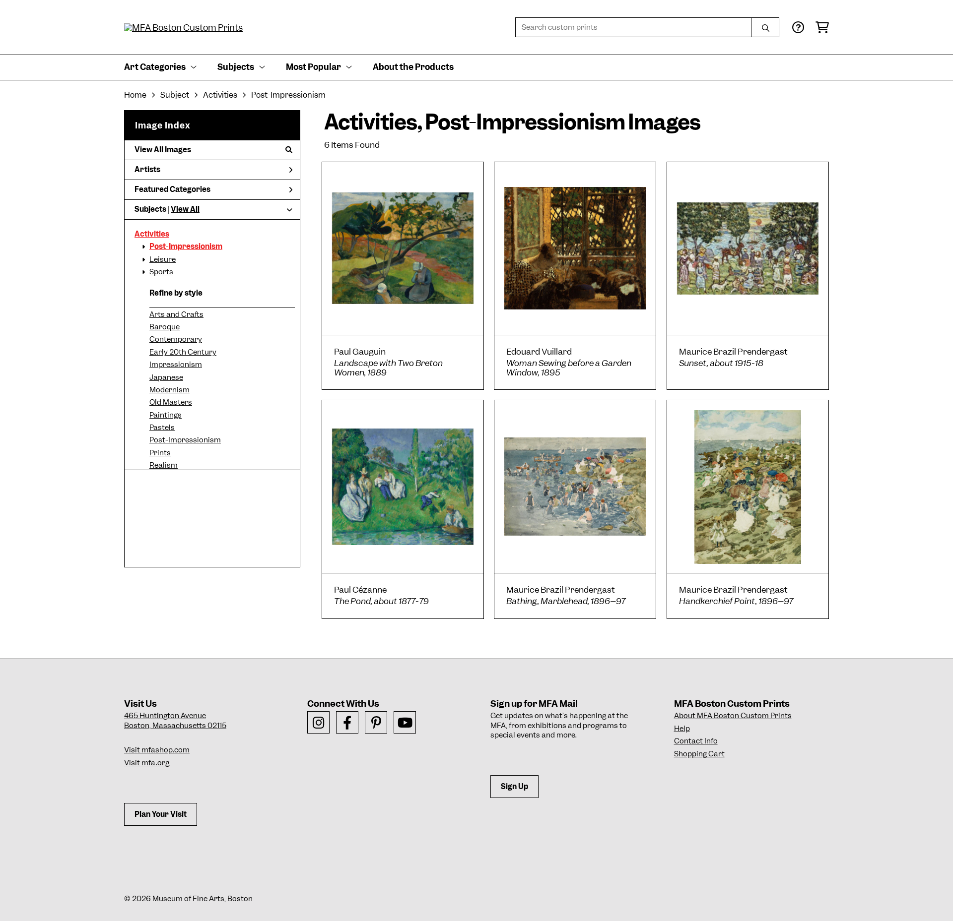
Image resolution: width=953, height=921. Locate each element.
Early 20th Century (182, 352)
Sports (161, 272)
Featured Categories (172, 189)
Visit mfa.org (146, 763)
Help (682, 729)
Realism (163, 465)
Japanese (166, 377)
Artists (147, 170)
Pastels (162, 427)
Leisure (162, 259)
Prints (160, 453)
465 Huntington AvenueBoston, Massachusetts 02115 (175, 721)
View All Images (163, 150)
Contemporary (175, 339)
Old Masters (170, 402)
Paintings (165, 415)
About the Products (413, 66)
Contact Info (696, 741)
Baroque (164, 327)
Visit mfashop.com (157, 750)
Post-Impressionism (185, 246)
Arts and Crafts (176, 314)
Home (135, 95)
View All (185, 209)
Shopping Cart (699, 754)
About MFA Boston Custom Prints (733, 716)
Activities (152, 234)
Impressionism (175, 364)
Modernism (169, 390)
